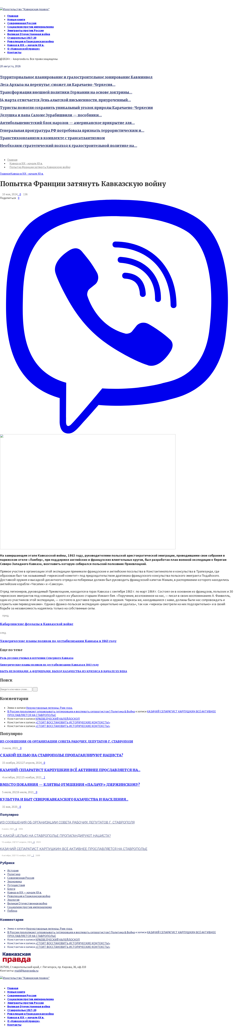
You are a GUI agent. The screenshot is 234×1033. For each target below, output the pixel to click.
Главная (12, 16)
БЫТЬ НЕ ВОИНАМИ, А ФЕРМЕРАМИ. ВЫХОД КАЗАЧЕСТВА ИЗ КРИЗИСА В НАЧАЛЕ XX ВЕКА (63, 671)
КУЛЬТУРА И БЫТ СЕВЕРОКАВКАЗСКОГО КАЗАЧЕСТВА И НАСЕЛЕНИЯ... (64, 799)
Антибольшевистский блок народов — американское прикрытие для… (67, 123)
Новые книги (16, 19)
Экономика (14, 881)
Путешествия (16, 885)
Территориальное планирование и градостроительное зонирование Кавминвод (76, 77)
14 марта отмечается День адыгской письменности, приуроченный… (65, 100)
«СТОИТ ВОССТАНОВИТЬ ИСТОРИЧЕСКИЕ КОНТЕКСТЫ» (72, 722)
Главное (5, 173)
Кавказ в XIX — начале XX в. (25, 45)
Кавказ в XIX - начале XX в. (27, 173)
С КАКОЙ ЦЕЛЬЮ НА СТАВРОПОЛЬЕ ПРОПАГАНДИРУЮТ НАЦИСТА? (61, 755)
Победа (12, 910)
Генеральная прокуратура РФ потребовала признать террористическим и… (72, 130)
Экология (13, 899)
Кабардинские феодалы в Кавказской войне (36, 624)
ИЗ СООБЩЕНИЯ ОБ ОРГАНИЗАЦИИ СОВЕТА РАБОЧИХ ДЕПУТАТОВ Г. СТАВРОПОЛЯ (66, 741)
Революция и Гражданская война (30, 41)
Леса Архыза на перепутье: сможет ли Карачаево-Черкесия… (57, 85)
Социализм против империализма (30, 26)
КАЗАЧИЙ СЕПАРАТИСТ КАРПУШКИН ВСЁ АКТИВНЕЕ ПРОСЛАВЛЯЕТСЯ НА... (70, 770)
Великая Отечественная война (28, 34)
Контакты (14, 52)
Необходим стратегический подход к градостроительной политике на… (68, 146)
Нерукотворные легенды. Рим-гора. (49, 707)
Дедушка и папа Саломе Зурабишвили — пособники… (51, 115)
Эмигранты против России (25, 30)
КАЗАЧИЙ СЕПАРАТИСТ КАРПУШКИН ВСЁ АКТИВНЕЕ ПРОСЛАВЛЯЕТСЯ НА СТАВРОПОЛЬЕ (73, 849)
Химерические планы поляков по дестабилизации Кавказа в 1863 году (58, 641)
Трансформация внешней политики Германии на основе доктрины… (66, 92)
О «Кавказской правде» (23, 48)
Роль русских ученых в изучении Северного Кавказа (36, 658)
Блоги (11, 889)
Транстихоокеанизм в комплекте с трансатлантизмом (52, 138)
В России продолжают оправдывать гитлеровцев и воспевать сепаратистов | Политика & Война (71, 711)
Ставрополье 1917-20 (21, 37)
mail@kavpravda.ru (26, 970)
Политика (13, 874)
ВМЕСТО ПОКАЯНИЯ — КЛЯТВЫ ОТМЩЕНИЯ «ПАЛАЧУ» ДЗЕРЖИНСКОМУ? (70, 785)
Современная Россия (21, 23)
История (12, 870)
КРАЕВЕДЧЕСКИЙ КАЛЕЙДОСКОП (57, 718)
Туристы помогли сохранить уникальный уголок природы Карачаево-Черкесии (76, 108)
